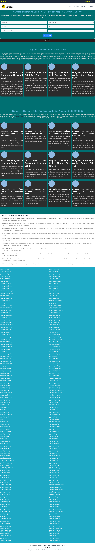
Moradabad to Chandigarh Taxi (7, 370)
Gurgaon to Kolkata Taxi (54, 540)
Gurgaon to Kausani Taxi (54, 535)
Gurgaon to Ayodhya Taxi (54, 503)
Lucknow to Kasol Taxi (5, 317)
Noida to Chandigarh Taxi (6, 394)
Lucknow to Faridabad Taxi (6, 298)
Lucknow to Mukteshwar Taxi (6, 324)
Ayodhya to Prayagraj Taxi (55, 320)
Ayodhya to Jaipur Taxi (54, 308)
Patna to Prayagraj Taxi (5, 511)
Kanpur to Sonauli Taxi (5, 274)
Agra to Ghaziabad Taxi (54, 274)
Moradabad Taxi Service (5, 366)
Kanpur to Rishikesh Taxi (5, 271)
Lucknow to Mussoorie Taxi (6, 327)
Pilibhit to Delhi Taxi (4, 528)
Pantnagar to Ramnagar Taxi (6, 467)
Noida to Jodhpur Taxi (5, 412)
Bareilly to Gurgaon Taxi (54, 344)
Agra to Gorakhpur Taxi (54, 276)
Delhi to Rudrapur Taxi (54, 472)
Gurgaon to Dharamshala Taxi (56, 511)
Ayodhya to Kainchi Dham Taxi (56, 310)
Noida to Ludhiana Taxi (5, 423)
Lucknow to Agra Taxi (5, 281)
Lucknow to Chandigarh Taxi (6, 291)
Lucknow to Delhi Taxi (5, 295)
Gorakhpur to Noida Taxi (54, 492)
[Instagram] (5, 1)
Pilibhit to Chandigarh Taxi (6, 526)
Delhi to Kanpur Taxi (53, 441)
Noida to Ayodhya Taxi (5, 385)
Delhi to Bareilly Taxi (53, 407)
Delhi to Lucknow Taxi (54, 451)
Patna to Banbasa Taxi (5, 474)
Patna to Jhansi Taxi (4, 496)
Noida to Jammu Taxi (5, 407)
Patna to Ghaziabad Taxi (5, 487)
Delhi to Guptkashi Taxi (54, 428)
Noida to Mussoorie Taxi (5, 431)
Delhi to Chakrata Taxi (54, 412)
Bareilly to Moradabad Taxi (55, 353)
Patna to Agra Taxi (4, 468)
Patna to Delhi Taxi (4, 482)
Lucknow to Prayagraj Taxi (6, 337)
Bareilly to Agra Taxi (53, 332)
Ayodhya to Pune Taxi (54, 322)
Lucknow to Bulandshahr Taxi (6, 290)
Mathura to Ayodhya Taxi (5, 358)
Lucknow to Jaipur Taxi (5, 312)
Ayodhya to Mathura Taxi (54, 314)
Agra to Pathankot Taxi (54, 290)
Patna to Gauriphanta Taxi (6, 486)
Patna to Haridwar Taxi (5, 494)
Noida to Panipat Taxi (5, 434)
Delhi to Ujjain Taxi (53, 480)
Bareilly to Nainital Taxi (54, 356)
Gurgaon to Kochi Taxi (54, 538)
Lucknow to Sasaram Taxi (6, 344)
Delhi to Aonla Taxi (53, 402)
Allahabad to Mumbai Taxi (55, 302)
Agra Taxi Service (53, 268)
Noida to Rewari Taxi (4, 445)
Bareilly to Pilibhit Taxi (54, 360)
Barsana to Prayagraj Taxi (55, 378)
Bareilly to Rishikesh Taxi (55, 368)
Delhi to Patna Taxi (53, 462)
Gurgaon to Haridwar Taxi (55, 518)
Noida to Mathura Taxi (5, 426)
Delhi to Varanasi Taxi (54, 482)
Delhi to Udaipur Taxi (54, 479)
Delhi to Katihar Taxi (53, 445)
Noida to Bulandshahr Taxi (6, 392)
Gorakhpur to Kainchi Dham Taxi (56, 489)
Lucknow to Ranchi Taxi (5, 341)
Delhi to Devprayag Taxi (54, 423)
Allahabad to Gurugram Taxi (55, 300)
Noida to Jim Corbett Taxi (6, 411)
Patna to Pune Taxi (4, 513)
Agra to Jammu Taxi (53, 280)
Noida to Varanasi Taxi (5, 455)
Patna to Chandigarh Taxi (5, 479)
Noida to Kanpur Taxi (5, 416)
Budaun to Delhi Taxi (54, 383)
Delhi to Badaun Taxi (53, 406)
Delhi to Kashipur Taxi (54, 443)
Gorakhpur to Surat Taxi (54, 494)
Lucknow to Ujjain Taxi (5, 351)
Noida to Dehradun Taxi (5, 395)
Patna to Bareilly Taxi (5, 475)
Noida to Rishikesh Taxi (5, 446)
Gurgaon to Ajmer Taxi (54, 497)
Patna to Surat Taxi (4, 521)
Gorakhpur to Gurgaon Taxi (55, 487)
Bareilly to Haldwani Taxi (54, 346)
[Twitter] (3, 1)
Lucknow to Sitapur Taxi (5, 348)
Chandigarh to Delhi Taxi (54, 387)
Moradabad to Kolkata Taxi (6, 377)
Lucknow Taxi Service (5, 280)
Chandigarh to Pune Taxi (54, 397)
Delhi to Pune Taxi (53, 467)
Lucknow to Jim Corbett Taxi (6, 315)
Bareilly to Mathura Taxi (54, 351)
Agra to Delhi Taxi (53, 273)
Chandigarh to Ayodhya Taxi (55, 385)
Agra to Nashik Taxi (53, 288)
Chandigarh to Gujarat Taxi (55, 388)
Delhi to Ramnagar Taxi (54, 468)
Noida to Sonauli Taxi (5, 451)
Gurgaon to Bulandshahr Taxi (55, 508)
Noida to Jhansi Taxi (4, 409)
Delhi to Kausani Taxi (54, 446)
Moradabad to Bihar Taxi (5, 368)
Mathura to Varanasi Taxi (5, 365)
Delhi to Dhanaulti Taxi (54, 424)
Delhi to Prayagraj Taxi (54, 465)
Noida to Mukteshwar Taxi (6, 428)
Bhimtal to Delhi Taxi (53, 380)
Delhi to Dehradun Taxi (54, 421)
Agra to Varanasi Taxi (54, 298)
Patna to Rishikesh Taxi (5, 518)
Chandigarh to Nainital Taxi (55, 394)
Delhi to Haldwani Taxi (54, 431)
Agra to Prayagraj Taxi (54, 293)
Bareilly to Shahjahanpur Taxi (55, 371)
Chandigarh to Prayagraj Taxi (55, 395)
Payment (83, 6)
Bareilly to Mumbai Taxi (54, 354)
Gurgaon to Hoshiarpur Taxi (55, 520)
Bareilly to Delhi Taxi (53, 341)
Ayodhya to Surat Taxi (54, 326)
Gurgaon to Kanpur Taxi (54, 531)
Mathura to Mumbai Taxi (5, 361)
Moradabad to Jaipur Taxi (6, 373)
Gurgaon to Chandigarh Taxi (55, 509)
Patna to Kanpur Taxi (4, 497)
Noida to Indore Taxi (4, 404)
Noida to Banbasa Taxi (5, 387)
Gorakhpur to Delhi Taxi (54, 486)
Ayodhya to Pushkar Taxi (54, 324)
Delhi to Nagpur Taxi (53, 458)
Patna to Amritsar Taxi (5, 470)
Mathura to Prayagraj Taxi (6, 363)
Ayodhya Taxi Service (54, 303)
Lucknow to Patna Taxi (5, 336)
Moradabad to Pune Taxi (5, 380)
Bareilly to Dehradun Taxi (55, 337)
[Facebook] (1, 1)
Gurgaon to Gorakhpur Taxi (55, 514)
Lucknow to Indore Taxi (5, 310)
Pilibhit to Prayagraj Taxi (5, 540)
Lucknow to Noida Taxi (5, 334)
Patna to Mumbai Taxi (5, 503)
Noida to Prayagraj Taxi (5, 441)
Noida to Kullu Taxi (4, 421)
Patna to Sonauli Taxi (5, 520)
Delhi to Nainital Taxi (53, 460)
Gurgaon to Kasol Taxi (54, 533)
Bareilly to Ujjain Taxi (54, 375)
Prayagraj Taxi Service (5, 542)
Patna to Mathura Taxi (5, 501)
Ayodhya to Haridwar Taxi (55, 307)
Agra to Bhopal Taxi (53, 271)
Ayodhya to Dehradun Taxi (55, 305)
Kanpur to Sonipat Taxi (5, 276)
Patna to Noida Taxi (4, 508)
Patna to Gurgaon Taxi (5, 491)
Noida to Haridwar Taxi (5, 402)
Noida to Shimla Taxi (4, 450)
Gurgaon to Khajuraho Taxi (55, 537)
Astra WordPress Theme (61, 550)
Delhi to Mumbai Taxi (54, 457)
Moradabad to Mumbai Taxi (6, 378)
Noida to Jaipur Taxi (4, 406)
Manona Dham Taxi (4, 354)
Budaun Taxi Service (53, 382)
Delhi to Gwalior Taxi (54, 429)
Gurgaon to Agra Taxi (54, 496)
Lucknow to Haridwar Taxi (6, 308)
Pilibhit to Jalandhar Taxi (5, 531)
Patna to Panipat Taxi (5, 509)
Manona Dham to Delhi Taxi (6, 356)
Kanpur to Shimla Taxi (5, 273)
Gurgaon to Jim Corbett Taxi (55, 528)
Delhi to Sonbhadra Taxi (54, 475)
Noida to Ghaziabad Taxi (5, 399)
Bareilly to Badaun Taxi (54, 336)
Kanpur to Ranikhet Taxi (5, 268)
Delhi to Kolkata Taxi (53, 450)
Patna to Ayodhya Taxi (5, 472)
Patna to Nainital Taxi (5, 504)
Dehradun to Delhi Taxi (54, 399)
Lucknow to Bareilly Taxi (5, 285)
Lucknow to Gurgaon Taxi (6, 305)
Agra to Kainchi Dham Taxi (55, 281)
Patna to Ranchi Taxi (4, 516)
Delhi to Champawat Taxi (54, 414)
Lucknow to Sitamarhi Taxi (6, 346)
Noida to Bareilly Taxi (5, 388)
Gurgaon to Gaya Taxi (54, 513)
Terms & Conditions (55, 545)
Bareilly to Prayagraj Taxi (54, 361)
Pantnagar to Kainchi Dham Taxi (7, 460)
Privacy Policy (46, 545)
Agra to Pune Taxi (53, 295)
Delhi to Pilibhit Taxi (53, 463)
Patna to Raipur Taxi (4, 514)
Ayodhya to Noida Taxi (54, 319)
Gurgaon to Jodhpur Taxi (54, 530)
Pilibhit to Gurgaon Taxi (5, 530)
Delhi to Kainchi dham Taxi (55, 440)
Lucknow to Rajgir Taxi (5, 339)
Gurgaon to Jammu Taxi (54, 525)
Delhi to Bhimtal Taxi (53, 409)
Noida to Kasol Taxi (4, 417)
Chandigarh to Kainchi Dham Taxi (56, 390)
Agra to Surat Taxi (53, 297)
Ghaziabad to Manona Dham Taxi (56, 484)
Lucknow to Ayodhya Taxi (6, 283)
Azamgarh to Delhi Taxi (54, 329)
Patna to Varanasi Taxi (5, 523)
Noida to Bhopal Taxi (4, 390)
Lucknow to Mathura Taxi (5, 320)
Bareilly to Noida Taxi (54, 358)
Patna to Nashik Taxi (4, 506)
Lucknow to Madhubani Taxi (6, 319)
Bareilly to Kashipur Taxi (54, 349)
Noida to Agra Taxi (4, 382)
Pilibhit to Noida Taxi (4, 538)
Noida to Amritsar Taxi (5, 383)
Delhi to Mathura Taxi (54, 453)
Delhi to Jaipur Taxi (53, 434)
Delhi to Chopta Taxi (53, 417)
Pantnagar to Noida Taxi (5, 465)
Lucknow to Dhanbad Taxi (6, 297)
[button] (88, 1)
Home (70, 6)
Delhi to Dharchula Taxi (54, 426)
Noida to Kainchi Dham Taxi (6, 414)
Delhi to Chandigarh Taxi (54, 416)
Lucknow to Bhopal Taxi (5, 288)
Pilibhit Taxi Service (4, 525)
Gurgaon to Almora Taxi (54, 499)
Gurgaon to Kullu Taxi (54, 542)
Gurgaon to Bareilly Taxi (54, 504)
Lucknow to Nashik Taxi (5, 332)
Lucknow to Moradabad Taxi (6, 322)
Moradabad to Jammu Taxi (6, 375)
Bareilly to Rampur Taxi (54, 366)
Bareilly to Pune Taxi (53, 363)
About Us (76, 6)
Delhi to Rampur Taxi (54, 470)
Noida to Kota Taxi (4, 419)
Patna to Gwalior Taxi (5, 492)
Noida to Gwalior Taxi (5, 400)
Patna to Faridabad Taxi (5, 484)
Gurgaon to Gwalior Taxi (54, 516)
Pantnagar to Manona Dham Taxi (7, 462)
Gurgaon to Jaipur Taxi (54, 523)
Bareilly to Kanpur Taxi (54, 348)
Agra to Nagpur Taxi (53, 285)
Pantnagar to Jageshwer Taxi (6, 458)
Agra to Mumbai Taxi (53, 283)
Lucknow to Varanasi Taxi (6, 353)
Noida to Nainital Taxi (5, 433)
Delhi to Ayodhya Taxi (54, 404)
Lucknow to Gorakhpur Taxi (6, 303)
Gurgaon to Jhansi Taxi (54, 526)
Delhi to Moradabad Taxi (54, 455)
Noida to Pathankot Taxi (5, 436)
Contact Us (90, 6)
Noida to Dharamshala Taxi (6, 397)
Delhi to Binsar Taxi (53, 411)
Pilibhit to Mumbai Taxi (5, 537)
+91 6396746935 (19, 116)
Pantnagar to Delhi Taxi (5, 457)
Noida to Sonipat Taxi (5, 453)
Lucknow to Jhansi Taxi (5, 314)
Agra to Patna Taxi (53, 291)
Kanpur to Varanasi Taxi (5, 278)
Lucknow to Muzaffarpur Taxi (6, 329)
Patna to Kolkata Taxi (4, 499)
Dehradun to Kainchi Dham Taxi (56, 400)
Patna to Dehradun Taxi (5, 480)
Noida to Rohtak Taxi (4, 448)
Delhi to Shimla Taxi (53, 474)
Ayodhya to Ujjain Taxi (54, 327)
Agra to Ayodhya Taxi (54, 269)
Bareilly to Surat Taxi (54, 373)
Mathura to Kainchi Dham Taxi (7, 360)
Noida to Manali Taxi (4, 424)
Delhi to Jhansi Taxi (53, 438)
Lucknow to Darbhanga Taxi (6, 293)
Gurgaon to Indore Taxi (54, 521)
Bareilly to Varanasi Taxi (54, 377)
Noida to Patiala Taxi (4, 438)
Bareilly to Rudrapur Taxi (54, 370)
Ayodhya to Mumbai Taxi (54, 315)
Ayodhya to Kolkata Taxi (54, 312)
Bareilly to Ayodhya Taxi (54, 334)
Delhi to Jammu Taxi (53, 436)
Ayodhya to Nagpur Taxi (54, 317)
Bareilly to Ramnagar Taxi (55, 365)
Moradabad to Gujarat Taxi (6, 371)
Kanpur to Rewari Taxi (5, 269)
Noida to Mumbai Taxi (5, 429)
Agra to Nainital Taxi (53, 286)
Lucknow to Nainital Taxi (5, 331)
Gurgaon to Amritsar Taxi (54, 501)
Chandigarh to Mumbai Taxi (55, 392)
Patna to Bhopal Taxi (4, 477)
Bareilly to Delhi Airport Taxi (55, 339)
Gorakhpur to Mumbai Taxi (55, 491)
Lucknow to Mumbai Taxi (5, 326)
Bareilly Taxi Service (53, 331)
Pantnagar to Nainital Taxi (6, 463)
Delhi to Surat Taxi (53, 477)
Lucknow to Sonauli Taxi (5, 349)
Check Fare (47, 35)
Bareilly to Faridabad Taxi (55, 343)
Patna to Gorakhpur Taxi (5, 489)
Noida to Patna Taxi (4, 440)
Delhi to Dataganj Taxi (54, 419)
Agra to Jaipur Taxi (53, 278)
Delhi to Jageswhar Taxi (54, 433)
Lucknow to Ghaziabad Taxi (6, 302)
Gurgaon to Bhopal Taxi (54, 506)
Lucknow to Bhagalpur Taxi (6, 286)
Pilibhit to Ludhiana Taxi (5, 535)
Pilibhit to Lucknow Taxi (5, 533)
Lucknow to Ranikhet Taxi (6, 343)
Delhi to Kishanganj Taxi (54, 448)
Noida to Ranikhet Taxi (5, 443)
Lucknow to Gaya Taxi (5, 300)
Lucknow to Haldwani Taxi (6, 307)
